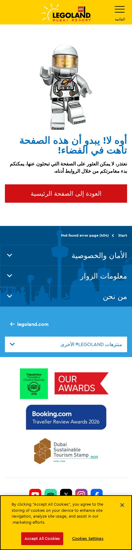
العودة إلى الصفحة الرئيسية (66, 193)
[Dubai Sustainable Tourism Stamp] (66, 450)
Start (122, 235)
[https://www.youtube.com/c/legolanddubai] (35, 495)
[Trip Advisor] (51, 495)
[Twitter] (66, 495)
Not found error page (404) (85, 235)
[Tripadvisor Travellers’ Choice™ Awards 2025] (34, 383)
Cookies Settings (87, 538)
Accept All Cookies (42, 538)
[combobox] (66, 344)
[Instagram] (81, 495)
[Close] (122, 505)
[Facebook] (97, 495)
